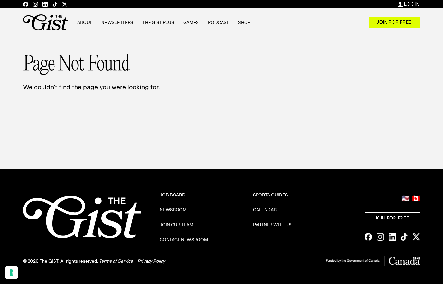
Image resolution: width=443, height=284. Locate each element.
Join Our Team (176, 225)
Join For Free (394, 22)
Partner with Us (272, 225)
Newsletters (117, 22)
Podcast (218, 22)
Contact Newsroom (184, 240)
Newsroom (173, 210)
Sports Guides (270, 195)
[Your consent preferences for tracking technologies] (11, 272)
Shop (244, 22)
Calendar (265, 210)
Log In (412, 3)
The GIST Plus (158, 22)
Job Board (172, 195)
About (84, 22)
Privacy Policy (151, 261)
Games (191, 22)
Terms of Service (116, 261)
